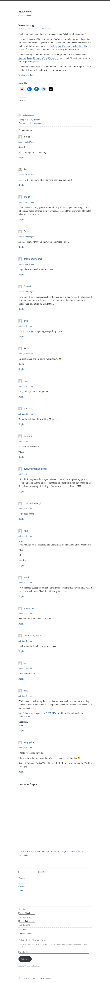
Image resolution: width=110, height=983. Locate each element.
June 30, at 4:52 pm (26, 264)
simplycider (29, 742)
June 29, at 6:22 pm (26, 236)
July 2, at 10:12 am (25, 386)
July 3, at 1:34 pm (25, 508)
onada (27, 197)
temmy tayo (29, 608)
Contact (21, 886)
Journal (31, 115)
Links (20, 890)
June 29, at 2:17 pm (26, 202)
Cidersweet (53, 57)
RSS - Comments (25, 933)
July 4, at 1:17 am (25, 536)
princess (28, 408)
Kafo (26, 531)
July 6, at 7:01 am (25, 668)
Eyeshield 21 (76, 45)
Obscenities (37, 122)
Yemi (26, 577)
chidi (26, 321)
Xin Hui (22, 57)
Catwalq (28, 286)
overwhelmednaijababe (36, 469)
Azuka (29, 28)
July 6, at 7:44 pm (25, 696)
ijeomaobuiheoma (33, 259)
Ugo (26, 381)
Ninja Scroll (52, 49)
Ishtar (29, 57)
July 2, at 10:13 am (25, 414)
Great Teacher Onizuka (59, 45)
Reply (21, 157)
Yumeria (38, 49)
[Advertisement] (35, 900)
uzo (25, 663)
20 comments (47, 28)
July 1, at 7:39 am (25, 326)
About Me (22, 882)
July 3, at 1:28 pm (25, 474)
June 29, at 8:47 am (26, 142)
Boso (26, 231)
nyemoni (28, 436)
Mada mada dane (26, 75)
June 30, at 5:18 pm (26, 291)
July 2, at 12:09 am (25, 353)
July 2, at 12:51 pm (25, 441)
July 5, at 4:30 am (25, 641)
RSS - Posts (22, 929)
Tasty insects (34, 119)
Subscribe (25, 959)
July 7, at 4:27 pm (25, 747)
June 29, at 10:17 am (26, 174)
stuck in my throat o (33, 635)
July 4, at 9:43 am (25, 582)
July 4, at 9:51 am (25, 613)
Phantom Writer (40, 57)
